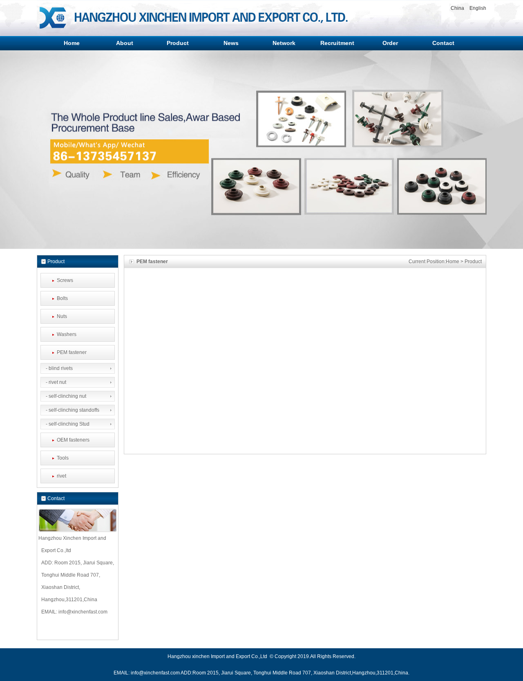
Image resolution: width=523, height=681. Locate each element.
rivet (61, 476)
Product (473, 261)
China (457, 8)
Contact (56, 498)
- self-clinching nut (65, 396)
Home (452, 261)
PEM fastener (72, 352)
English (477, 8)
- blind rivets (59, 368)
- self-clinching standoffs (72, 410)
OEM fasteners (73, 440)
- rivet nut (55, 382)
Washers (66, 334)
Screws (65, 280)
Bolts (62, 298)
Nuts (62, 316)
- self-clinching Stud (67, 424)
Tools (63, 458)
